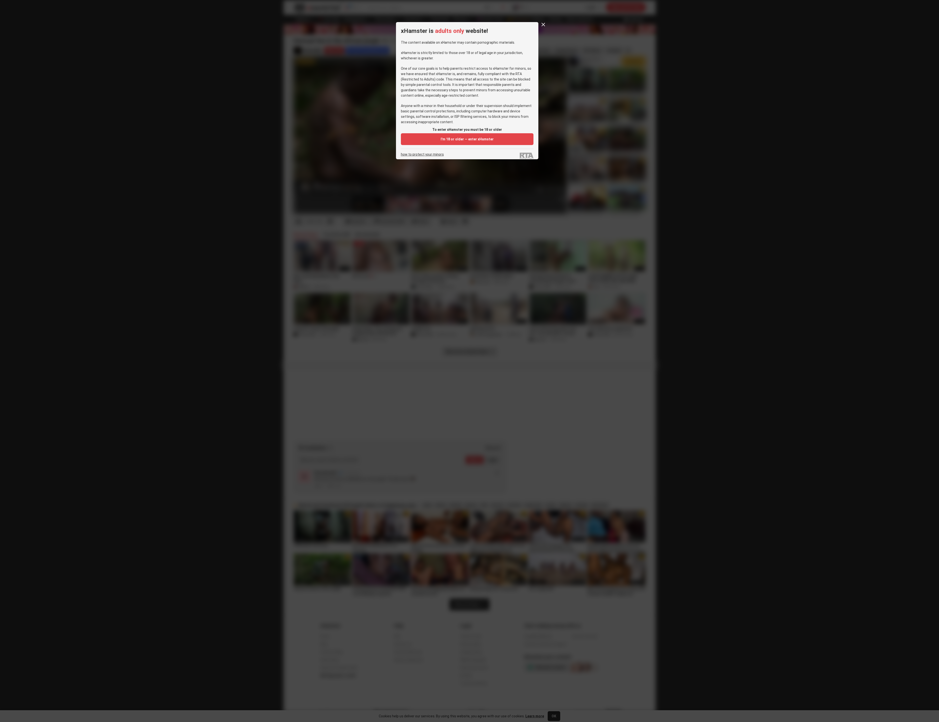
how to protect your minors (422, 154)
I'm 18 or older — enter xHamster (467, 139)
